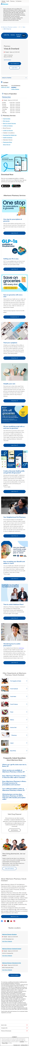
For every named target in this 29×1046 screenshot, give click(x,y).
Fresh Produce (16, 704)
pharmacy (21, 648)
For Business (18, 1)
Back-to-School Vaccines (9, 123)
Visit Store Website (7, 941)
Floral (16, 712)
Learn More (14, 68)
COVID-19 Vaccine (8, 130)
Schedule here (18, 317)
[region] (14, 1042)
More (24, 35)
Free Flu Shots (6, 119)
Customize (22, 1041)
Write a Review (15, 89)
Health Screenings (7, 137)
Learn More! (18, 578)
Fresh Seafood (16, 688)
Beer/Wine (16, 750)
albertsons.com (19, 916)
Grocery (3, 1)
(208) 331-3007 (5, 87)
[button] (27, 4)
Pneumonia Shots (7, 142)
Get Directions (7, 60)
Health (7, 1)
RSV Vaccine (6, 121)
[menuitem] (6, 35)
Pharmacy (12, 1)
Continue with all (24, 1044)
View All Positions (10, 868)
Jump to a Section (6, 77)
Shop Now (18, 358)
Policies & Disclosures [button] (6, 1031)
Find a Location (16, 975)
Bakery (16, 719)
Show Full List (6, 144)
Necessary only (17, 1044)
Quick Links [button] (4, 1025)
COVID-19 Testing (8, 126)
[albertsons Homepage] (4, 4)
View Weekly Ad (14, 63)
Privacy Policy (5, 1043)
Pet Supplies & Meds (16, 681)
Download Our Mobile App (9, 135)
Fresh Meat (16, 696)
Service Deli (16, 727)
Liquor (16, 743)
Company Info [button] (4, 1028)
